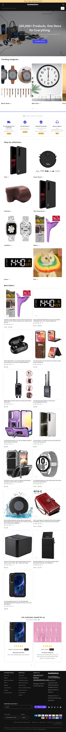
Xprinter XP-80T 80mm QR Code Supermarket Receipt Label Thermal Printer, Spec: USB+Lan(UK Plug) (17, 562)
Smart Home (37, 177)
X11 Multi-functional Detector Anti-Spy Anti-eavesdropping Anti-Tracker (44, 401)
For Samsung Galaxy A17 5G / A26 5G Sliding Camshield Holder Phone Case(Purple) (17, 441)
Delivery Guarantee (23, 683)
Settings (6, 685)
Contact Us (6, 675)
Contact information (57, 724)
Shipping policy (58, 722)
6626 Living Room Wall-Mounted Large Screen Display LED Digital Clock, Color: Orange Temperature (46, 320)
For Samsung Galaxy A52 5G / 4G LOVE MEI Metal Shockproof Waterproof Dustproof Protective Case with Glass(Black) (17, 603)
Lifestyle (7, 211)
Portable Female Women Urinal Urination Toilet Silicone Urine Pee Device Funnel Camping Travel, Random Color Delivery (18, 321)
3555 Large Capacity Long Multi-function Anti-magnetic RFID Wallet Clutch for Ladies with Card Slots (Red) (47, 521)
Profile (5, 683)
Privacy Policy (22, 692)
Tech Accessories (39, 211)
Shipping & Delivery (23, 680)
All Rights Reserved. (26, 722)
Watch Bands (5, 103)
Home (6, 279)
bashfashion (19, 722)
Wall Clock (35, 103)
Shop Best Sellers (40, 41)
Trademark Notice (42, 729)
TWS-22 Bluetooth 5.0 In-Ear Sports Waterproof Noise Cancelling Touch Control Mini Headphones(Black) (17, 361)
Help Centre (21, 675)
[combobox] (31, 8)
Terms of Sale (7, 687)
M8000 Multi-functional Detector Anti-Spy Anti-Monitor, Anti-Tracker (17, 401)
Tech (5, 177)
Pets (34, 279)
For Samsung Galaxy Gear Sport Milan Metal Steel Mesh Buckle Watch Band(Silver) (47, 481)
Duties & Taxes (22, 685)
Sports (35, 245)
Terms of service (50, 722)
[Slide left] (29, 109)
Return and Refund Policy (25, 687)
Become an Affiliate (8, 680)
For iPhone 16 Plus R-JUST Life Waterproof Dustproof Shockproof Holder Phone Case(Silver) (17, 481)
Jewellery (7, 245)
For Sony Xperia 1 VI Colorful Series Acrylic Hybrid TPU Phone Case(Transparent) (47, 441)
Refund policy (35, 722)
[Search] (62, 8)
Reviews (20, 695)
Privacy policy (42, 722)
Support (6, 678)
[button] (3, 4)
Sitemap (6, 690)
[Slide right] (36, 109)
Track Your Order (23, 678)
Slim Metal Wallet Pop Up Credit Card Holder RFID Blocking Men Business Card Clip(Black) (45, 562)
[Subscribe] (31, 707)
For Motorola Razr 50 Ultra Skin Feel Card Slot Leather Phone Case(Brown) (47, 361)
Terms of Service (23, 690)
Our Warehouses (8, 692)
